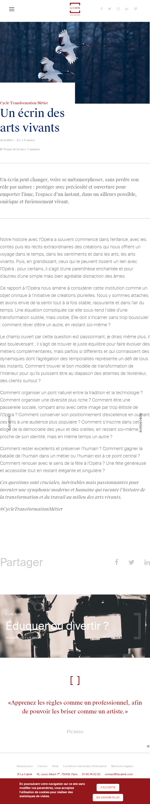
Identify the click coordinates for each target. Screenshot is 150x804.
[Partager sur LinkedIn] (147, 562)
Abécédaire (141, 422)
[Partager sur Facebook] (117, 562)
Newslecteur (25, 766)
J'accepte (108, 787)
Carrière (42, 766)
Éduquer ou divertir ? (57, 625)
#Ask (55, 766)
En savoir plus (107, 797)
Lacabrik (9, 422)
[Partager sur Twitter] (131, 562)
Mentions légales (122, 766)
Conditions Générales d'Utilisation (85, 766)
